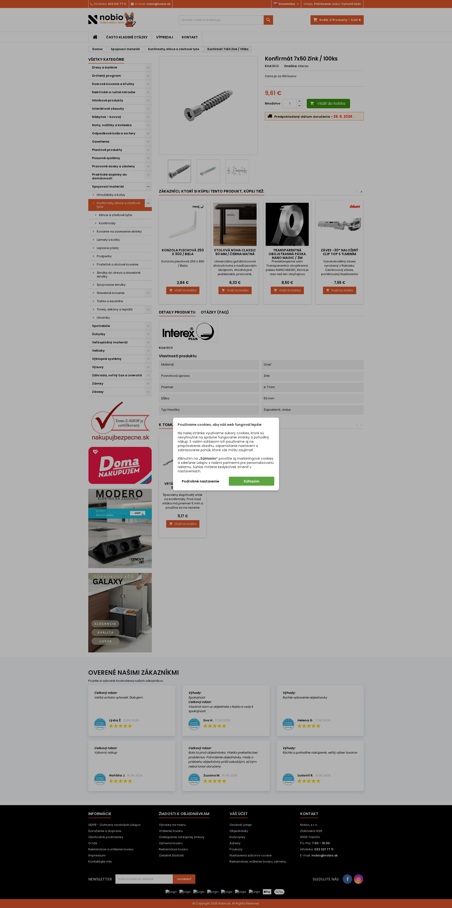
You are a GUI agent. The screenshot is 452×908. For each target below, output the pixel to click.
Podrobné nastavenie (200, 481)
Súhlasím (251, 481)
